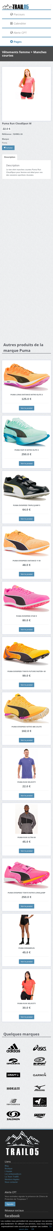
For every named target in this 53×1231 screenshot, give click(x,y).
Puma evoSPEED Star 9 (26, 616)
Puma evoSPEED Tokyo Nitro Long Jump (26, 893)
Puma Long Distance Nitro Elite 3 (26, 395)
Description (9, 157)
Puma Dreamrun (26, 948)
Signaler (10, 1204)
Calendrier (19, 23)
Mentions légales (12, 1179)
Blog (7, 1166)
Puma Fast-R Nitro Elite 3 (27, 450)
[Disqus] (26, 224)
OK (32, 1229)
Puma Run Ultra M (27, 837)
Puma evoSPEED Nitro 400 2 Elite (27, 727)
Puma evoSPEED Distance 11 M (26, 561)
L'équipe (8, 1171)
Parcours (19, 14)
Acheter (9, 148)
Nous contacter (11, 1182)
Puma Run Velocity (26, 782)
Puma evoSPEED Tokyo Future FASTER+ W (26, 671)
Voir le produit (26, 408)
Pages (17, 41)
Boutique (8, 1168)
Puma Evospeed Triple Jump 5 (26, 505)
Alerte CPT (20, 32)
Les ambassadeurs (13, 1174)
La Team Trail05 (12, 1177)
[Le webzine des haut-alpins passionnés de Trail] (26, 6)
